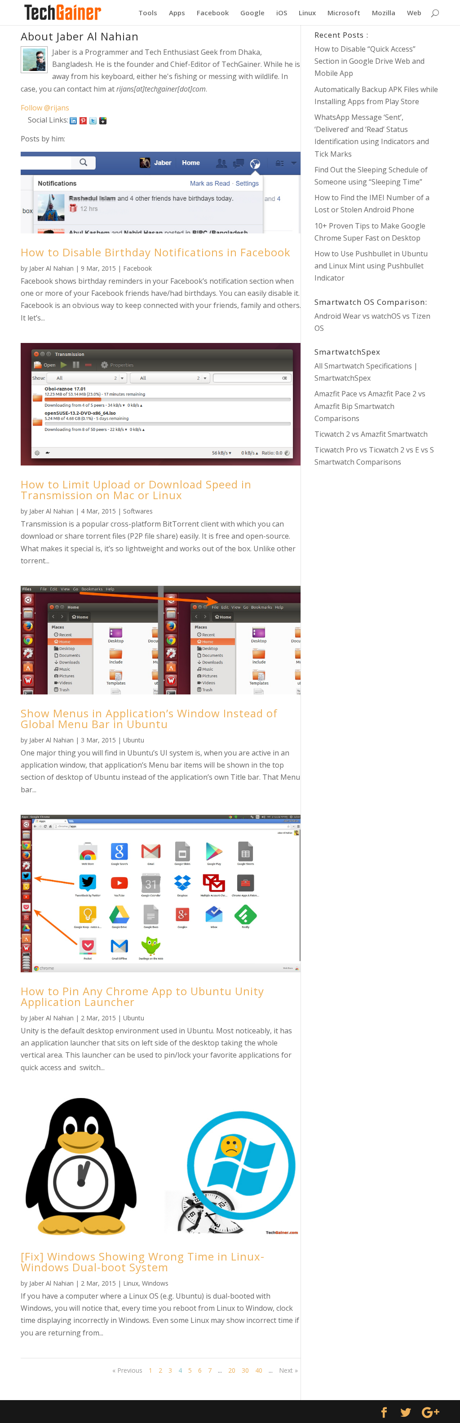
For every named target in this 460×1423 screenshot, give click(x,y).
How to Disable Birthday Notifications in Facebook (156, 252)
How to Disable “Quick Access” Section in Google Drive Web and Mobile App (369, 61)
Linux (307, 13)
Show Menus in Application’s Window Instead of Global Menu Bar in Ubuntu (149, 718)
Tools (147, 13)
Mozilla (383, 13)
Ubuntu (133, 740)
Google (252, 13)
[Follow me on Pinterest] (83, 120)
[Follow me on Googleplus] (102, 120)
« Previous (127, 1370)
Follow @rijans (45, 108)
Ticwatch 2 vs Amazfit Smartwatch (371, 434)
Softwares (138, 511)
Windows (155, 1283)
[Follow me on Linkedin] (73, 120)
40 (258, 1370)
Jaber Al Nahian (51, 268)
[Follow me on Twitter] (93, 120)
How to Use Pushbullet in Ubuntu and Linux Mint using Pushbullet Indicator (371, 266)
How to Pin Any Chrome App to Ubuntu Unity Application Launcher (142, 996)
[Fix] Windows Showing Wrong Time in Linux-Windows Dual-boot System (143, 1261)
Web (414, 13)
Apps (177, 13)
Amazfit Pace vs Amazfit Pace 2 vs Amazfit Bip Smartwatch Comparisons (369, 406)
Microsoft (343, 13)
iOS (281, 13)
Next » (288, 1370)
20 (231, 1370)
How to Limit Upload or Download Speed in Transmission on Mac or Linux (136, 489)
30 (245, 1370)
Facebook (213, 13)
